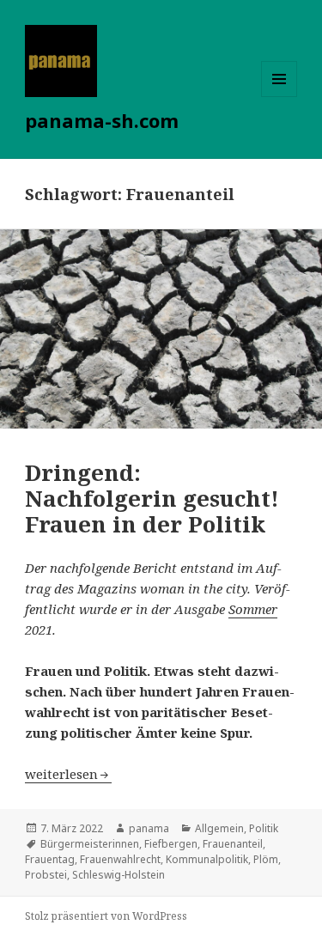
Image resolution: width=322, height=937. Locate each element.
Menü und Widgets (279, 96)
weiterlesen (68, 773)
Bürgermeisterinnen (89, 844)
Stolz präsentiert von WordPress (106, 916)
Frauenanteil (233, 844)
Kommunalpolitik (207, 859)
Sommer (252, 609)
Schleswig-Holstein (118, 874)
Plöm (265, 859)
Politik (263, 828)
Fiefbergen (170, 844)
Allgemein (219, 828)
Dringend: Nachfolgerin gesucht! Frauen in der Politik (152, 498)
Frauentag (50, 859)
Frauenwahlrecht (120, 859)
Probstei (46, 874)
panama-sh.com (102, 120)
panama (149, 828)
